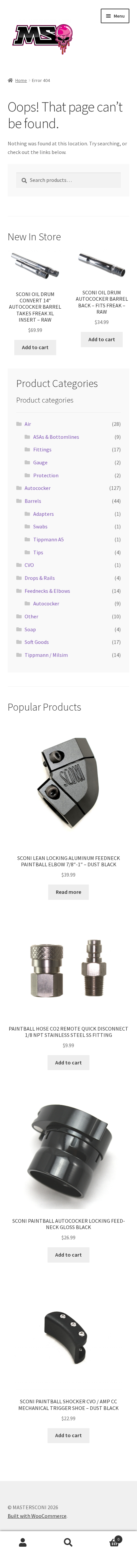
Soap (30, 629)
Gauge (40, 462)
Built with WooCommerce (37, 1516)
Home (21, 80)
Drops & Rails (40, 578)
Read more (68, 892)
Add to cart (35, 347)
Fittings (42, 449)
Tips (38, 552)
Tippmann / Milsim (46, 655)
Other (31, 616)
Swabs (40, 526)
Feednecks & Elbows (47, 590)
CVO (29, 565)
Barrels (33, 501)
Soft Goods (37, 642)
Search (68, 1542)
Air (28, 424)
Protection (46, 475)
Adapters (43, 513)
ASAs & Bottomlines (56, 436)
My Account (23, 1542)
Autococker (38, 488)
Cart (105, 1537)
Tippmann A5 (48, 539)
